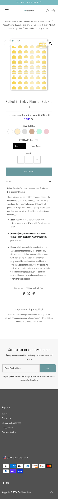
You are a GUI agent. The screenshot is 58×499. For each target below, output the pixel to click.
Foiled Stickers (17, 21)
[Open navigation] (9, 11)
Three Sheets (36, 146)
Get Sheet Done (24, 492)
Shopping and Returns (34, 288)
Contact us (18, 288)
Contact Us (6, 418)
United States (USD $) (16, 457)
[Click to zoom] (50, 43)
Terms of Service (9, 432)
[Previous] (7, 43)
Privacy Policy (7, 427)
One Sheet (19, 146)
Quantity (29, 153)
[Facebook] (3, 483)
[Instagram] (8, 483)
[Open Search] (47, 10)
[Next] (15, 43)
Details (9, 181)
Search (4, 413)
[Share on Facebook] (24, 294)
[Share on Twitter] (29, 294)
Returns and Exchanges (11, 423)
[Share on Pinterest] (34, 294)
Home (7, 21)
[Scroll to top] (51, 492)
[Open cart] (53, 11)
